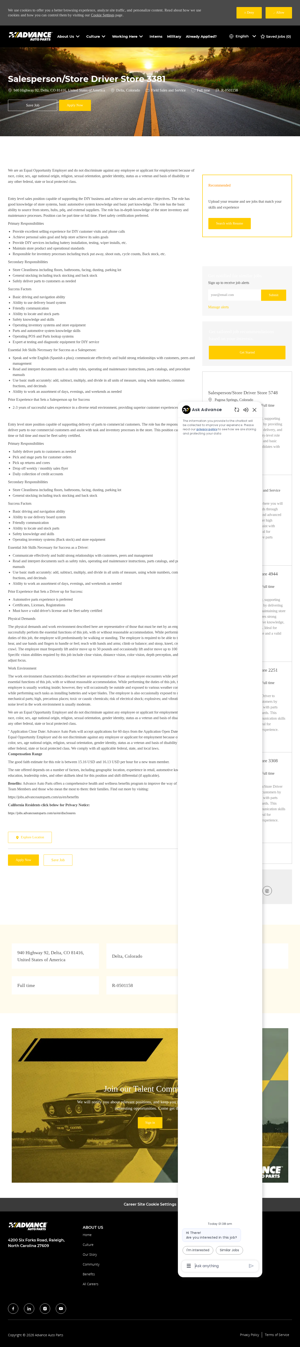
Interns (156, 36)
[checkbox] (32, 105)
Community (91, 1264)
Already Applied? (201, 36)
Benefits (89, 1274)
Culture (88, 1244)
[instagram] (45, 1308)
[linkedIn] (29, 1308)
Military (174, 36)
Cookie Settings (102, 15)
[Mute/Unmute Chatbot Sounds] (245, 409)
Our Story (90, 1254)
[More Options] (189, 1266)
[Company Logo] (31, 36)
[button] (75, 105)
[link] (218, 307)
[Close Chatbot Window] (254, 409)
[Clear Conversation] (236, 409)
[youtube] (61, 1308)
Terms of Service (277, 1335)
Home (87, 1235)
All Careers (90, 1284)
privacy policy (207, 429)
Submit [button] (273, 295)
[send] (251, 1266)
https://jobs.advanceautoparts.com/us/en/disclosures (41, 813)
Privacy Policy (249, 1335)
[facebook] (13, 1308)
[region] (220, 837)
